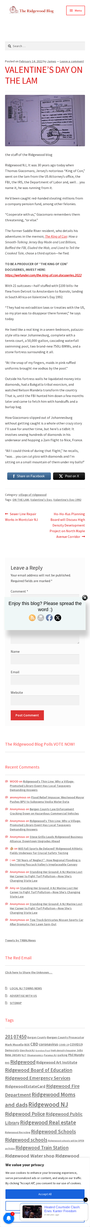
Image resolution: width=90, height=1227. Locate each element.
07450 (20, 1036)
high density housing (63, 1050)
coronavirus (48, 1044)
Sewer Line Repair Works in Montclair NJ (21, 516)
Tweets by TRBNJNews (20, 940)
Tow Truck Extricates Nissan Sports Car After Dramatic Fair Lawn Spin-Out (46, 922)
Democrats (12, 1050)
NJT (24, 1055)
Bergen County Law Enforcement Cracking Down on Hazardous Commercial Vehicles (44, 811)
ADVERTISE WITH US (23, 996)
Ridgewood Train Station (42, 1148)
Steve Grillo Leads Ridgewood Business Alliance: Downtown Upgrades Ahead (46, 839)
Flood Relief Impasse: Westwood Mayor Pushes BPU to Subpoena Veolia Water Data (47, 799)
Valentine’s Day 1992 (67, 500)
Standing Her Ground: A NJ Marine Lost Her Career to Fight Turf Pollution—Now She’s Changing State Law (46, 876)
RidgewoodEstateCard (25, 1086)
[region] (45, 1192)
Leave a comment (72, 61)
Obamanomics (35, 1055)
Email (15, 672)
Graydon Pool (42, 1050)
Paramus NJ (50, 1055)
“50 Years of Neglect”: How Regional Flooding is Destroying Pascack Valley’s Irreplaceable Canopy (45, 862)
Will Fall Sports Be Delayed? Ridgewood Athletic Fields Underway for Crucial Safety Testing (46, 851)
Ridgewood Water (24, 1156)
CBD (34, 1044)
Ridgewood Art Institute (56, 1062)
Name (15, 651)
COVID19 (76, 1044)
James (51, 61)
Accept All (45, 1194)
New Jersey (13, 1055)
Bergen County (36, 1037)
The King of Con (56, 236)
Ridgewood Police (25, 1114)
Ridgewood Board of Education (38, 1070)
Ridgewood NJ (48, 1104)
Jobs (79, 1050)
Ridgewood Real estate (48, 1122)
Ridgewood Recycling (17, 1132)
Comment (19, 591)
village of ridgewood (33, 495)
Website (17, 692)
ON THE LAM (20, 500)
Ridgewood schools (26, 1140)
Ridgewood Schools (53, 1131)
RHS (7, 1062)
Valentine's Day (41, 500)
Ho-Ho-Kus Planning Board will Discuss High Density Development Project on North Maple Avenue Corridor (67, 525)
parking (62, 1055)
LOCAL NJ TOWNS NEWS (26, 988)
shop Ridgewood (61, 1156)
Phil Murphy (76, 1055)
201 (9, 1036)
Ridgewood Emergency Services (37, 1078)
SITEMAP (16, 1003)
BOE (27, 1044)
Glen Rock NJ (27, 1050)
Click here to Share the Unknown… (29, 972)
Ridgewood (23, 1062)
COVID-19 (64, 1044)
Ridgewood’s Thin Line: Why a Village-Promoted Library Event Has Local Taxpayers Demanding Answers (42, 785)
